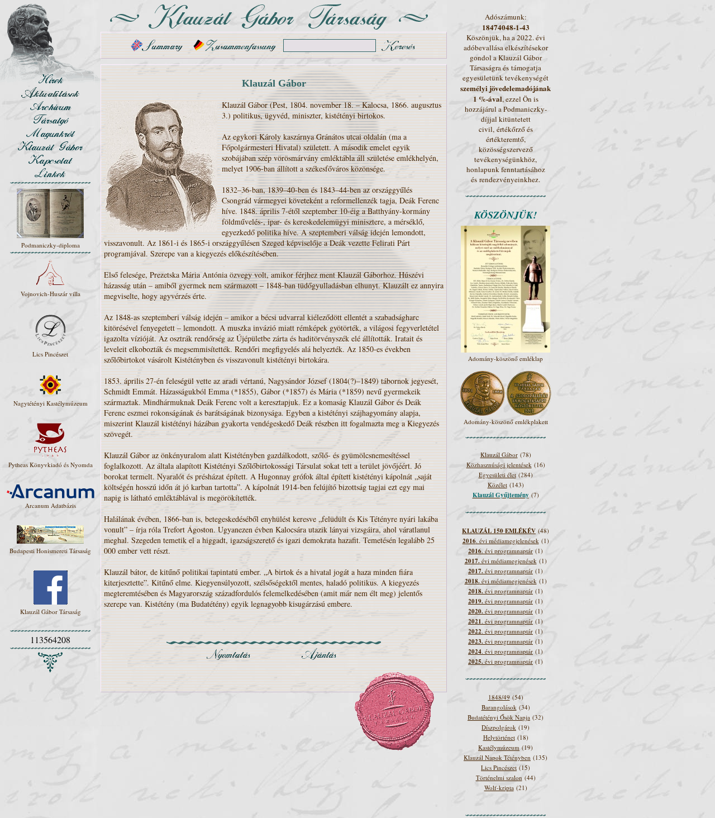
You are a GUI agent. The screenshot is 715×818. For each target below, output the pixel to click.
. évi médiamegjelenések (501, 540)
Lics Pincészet (499, 767)
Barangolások (499, 707)
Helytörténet (499, 737)
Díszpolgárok (499, 727)
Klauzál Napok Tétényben (497, 757)
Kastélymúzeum (498, 747)
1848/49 (499, 697)
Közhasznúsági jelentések (499, 464)
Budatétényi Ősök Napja (499, 717)
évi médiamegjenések (501, 561)
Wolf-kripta (499, 787)
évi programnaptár (500, 571)
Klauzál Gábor (499, 454)
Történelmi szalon (499, 777)
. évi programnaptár (500, 550)
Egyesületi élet (497, 474)
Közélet (497, 485)
